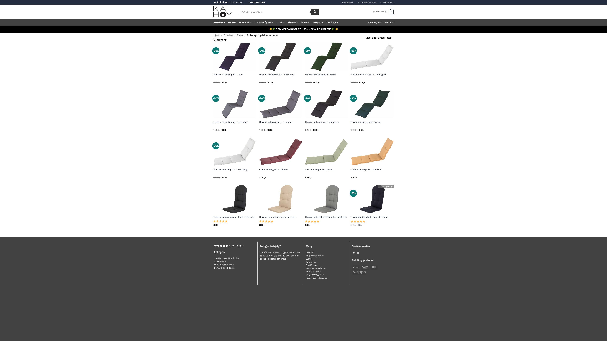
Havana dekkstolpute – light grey (368, 74)
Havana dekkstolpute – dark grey (276, 74)
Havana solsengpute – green (366, 122)
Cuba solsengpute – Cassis (273, 169)
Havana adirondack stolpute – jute (277, 217)
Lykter (279, 22)
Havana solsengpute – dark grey (322, 122)
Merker (388, 22)
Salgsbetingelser (314, 274)
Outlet (304, 22)
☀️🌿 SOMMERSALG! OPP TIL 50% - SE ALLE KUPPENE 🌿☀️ (303, 29)
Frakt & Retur (313, 271)
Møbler (309, 252)
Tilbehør (292, 22)
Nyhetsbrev (347, 2)
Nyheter (232, 22)
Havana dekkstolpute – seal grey (230, 122)
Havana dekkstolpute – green (320, 74)
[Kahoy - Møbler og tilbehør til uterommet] (223, 12)
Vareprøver (318, 22)
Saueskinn (311, 262)
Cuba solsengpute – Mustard (366, 169)
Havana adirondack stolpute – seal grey (326, 217)
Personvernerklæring (316, 278)
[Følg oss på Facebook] (354, 253)
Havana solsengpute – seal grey (275, 122)
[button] (383, 12)
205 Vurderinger (235, 2)
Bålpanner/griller (263, 22)
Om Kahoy (311, 265)
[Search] (315, 12)
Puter (240, 35)
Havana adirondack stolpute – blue (369, 217)
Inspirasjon (332, 22)
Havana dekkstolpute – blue (228, 74)
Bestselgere (219, 22)
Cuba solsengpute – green (318, 169)
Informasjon (374, 22)
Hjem (216, 35)
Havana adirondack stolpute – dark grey (234, 217)
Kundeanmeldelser (316, 268)
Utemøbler (244, 22)
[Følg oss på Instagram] (358, 253)
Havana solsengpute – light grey (230, 169)
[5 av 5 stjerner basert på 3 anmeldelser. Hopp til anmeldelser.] (221, 222)
